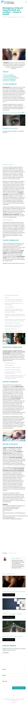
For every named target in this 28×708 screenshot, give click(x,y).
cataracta (13, 301)
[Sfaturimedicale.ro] (8, 2)
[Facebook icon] (13, 702)
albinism (7, 297)
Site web (4, 681)
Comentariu (5, 652)
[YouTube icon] (15, 702)
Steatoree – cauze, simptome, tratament (12, 613)
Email (4, 675)
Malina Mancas (13, 17)
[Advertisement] (14, 33)
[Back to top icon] (14, 695)
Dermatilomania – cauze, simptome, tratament (13, 591)
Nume (4, 669)
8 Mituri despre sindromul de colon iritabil (12, 636)
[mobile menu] (26, 2)
